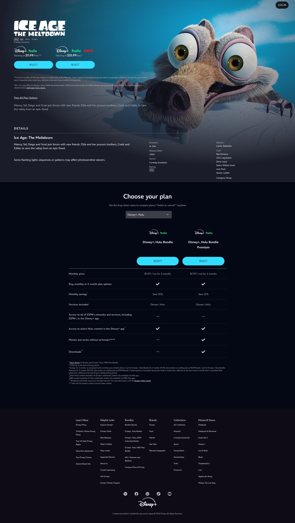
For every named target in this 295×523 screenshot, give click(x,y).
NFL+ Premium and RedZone (132, 459)
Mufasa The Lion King (206, 483)
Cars (200, 470)
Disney (152, 425)
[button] (110, 420)
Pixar (151, 431)
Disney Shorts (179, 451)
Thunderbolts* (204, 463)
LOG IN (282, 5)
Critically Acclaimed (182, 438)
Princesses (178, 470)
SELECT (33, 64)
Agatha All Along (205, 476)
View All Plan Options (25, 97)
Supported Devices (107, 457)
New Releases (105, 438)
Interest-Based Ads (83, 464)
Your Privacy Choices (84, 457)
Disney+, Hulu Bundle (133, 431)
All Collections (179, 425)
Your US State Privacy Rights (84, 443)
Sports (176, 444)
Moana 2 (201, 444)
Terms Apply (75, 363)
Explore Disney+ (106, 425)
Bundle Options (131, 425)
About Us (104, 463)
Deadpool (202, 425)
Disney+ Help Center (142, 381)
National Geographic (157, 451)
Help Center (105, 451)
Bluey (200, 457)
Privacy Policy (81, 425)
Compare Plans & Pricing (134, 467)
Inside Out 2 (203, 438)
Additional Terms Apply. (35, 88)
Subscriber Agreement (84, 451)
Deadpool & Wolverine (207, 431)
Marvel (152, 438)
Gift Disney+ (105, 476)
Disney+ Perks (105, 431)
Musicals (177, 431)
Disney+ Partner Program (110, 483)
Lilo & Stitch (203, 451)
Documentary (179, 457)
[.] (125, 494)
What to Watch (106, 444)
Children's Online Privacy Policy (85, 433)
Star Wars (153, 444)
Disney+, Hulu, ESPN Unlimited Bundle (133, 439)
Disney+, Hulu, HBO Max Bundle (135, 449)
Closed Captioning (107, 470)
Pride (176, 463)
